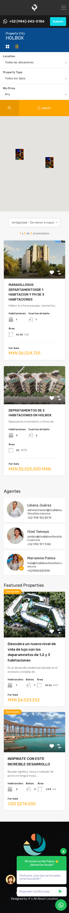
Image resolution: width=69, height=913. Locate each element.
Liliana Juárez (39, 505)
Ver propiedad (34, 628)
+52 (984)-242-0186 (26, 21)
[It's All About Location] (34, 10)
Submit (58, 21)
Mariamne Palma (41, 558)
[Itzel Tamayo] (15, 542)
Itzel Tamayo (38, 532)
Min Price (9, 88)
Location (9, 56)
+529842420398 (38, 570)
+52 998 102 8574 (39, 517)
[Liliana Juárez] (15, 516)
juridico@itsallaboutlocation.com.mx (44, 538)
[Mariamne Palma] (15, 569)
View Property (34, 271)
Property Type (12, 72)
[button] (53, 168)
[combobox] (34, 63)
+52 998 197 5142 (39, 544)
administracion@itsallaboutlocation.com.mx (44, 511)
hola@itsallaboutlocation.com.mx (44, 564)
